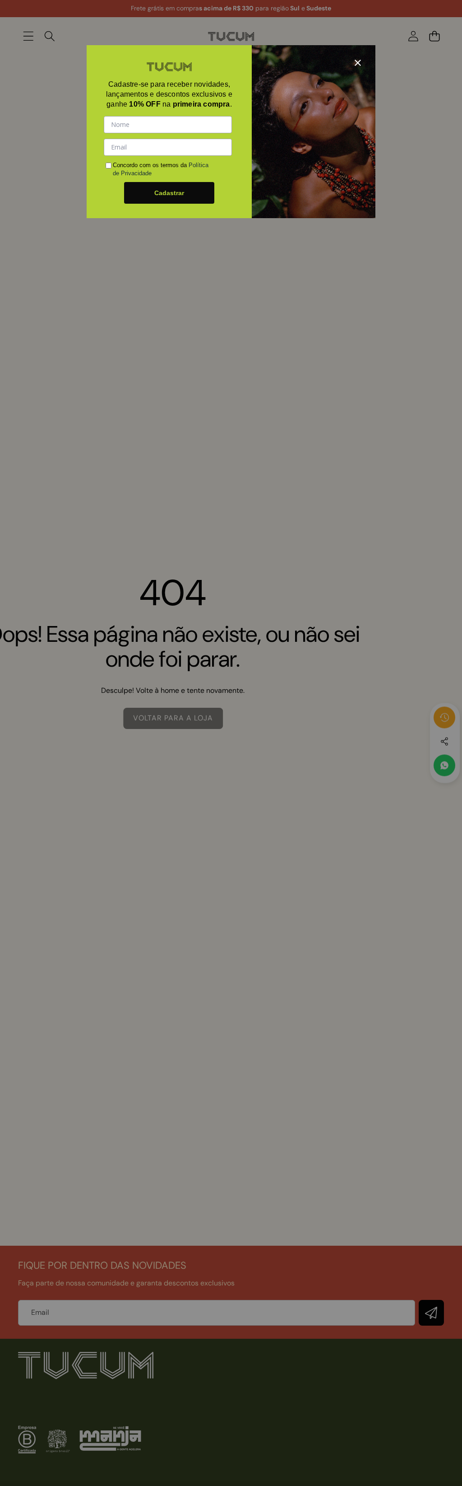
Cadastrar (169, 192)
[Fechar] (358, 63)
